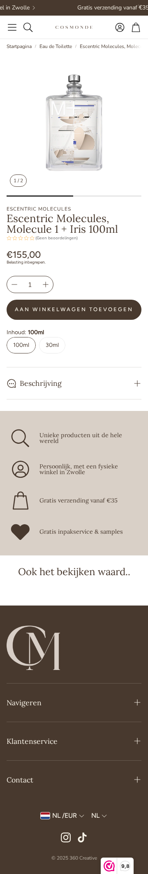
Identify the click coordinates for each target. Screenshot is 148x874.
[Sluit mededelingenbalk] (140, 6)
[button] (12, 27)
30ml (52, 345)
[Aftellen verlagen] (14, 284)
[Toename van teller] (45, 284)
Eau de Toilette (55, 46)
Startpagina (19, 46)
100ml (21, 345)
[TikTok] (82, 837)
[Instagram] (66, 837)
